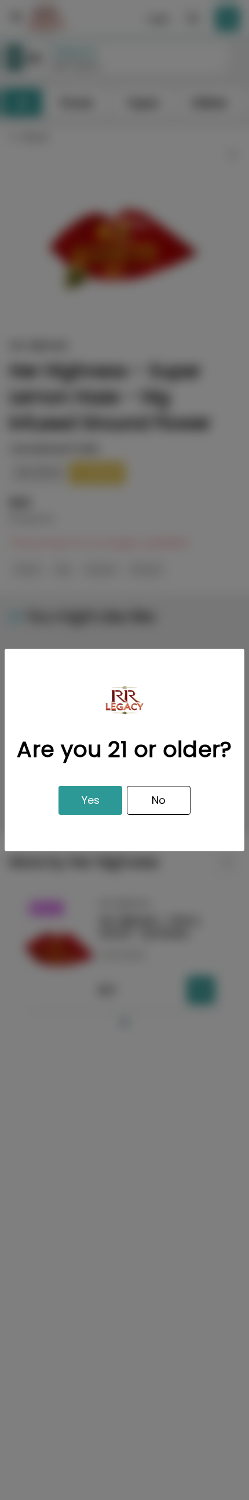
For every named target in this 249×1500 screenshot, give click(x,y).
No (159, 800)
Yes (91, 800)
